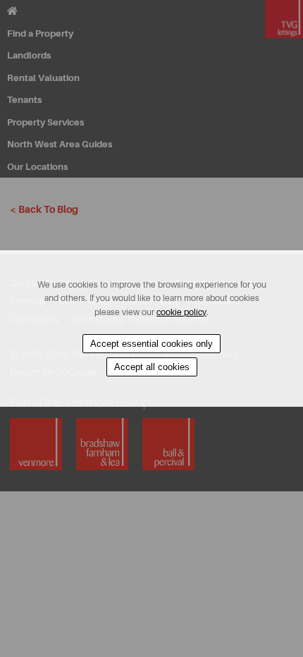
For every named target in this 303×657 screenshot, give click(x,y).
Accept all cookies (152, 367)
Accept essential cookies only (151, 343)
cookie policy (181, 312)
